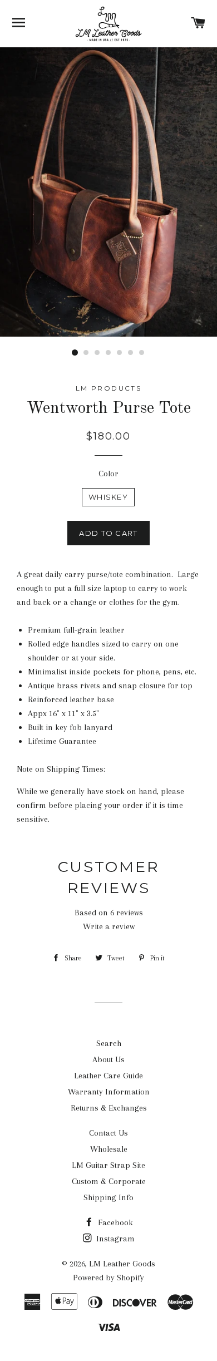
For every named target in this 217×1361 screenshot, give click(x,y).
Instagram (114, 1239)
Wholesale (108, 1149)
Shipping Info (108, 1197)
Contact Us (108, 1133)
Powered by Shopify (108, 1278)
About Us (108, 1059)
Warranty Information (109, 1092)
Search (108, 1043)
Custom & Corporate (109, 1181)
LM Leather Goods (122, 1264)
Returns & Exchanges (109, 1108)
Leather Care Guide (108, 1076)
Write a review (109, 926)
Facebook (114, 1222)
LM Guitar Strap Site (108, 1165)
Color (108, 474)
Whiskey (108, 496)
